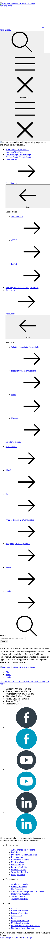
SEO (16, 938)
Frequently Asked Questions (18, 543)
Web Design (5, 938)
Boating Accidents (19, 886)
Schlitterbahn (11, 446)
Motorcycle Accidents (20, 894)
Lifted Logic (26, 938)
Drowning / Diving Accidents (24, 855)
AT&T (8, 470)
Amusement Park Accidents (23, 850)
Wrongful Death (18, 874)
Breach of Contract (19, 911)
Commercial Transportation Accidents (27, 891)
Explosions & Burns (20, 860)
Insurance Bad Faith (20, 920)
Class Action (16, 915)
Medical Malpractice (20, 862)
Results (9, 494)
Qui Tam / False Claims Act (23, 928)
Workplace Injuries (19, 872)
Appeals (14, 908)
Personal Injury (17, 864)
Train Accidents (18, 896)
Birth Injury (16, 852)
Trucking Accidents (19, 899)
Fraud (13, 918)
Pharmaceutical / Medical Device (25, 925)
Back (28, 207)
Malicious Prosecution (21, 923)
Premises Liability (19, 867)
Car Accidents (17, 889)
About (8, 672)
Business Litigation (19, 913)
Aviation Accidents (19, 884)
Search (4, 641)
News (8, 567)
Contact (9, 591)
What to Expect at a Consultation (20, 520)
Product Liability (18, 869)
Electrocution (17, 857)
